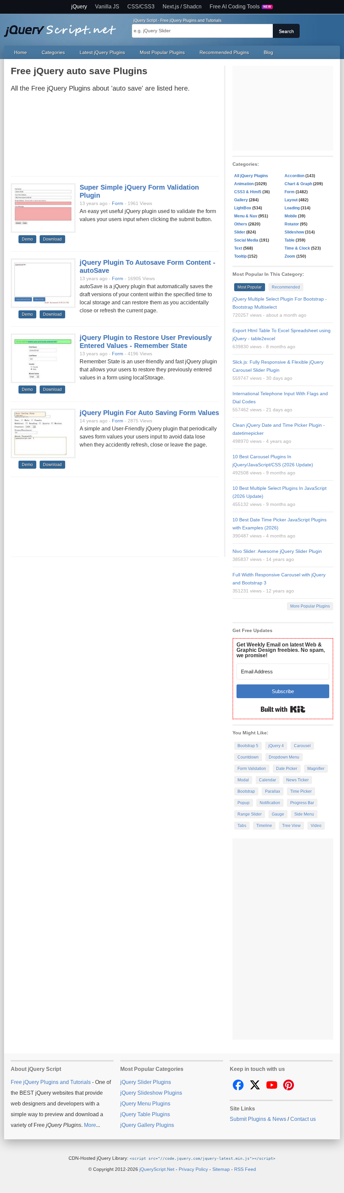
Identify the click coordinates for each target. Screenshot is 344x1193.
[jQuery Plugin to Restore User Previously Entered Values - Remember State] (43, 358)
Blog (268, 52)
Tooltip (240, 256)
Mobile (291, 216)
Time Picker (301, 791)
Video (316, 825)
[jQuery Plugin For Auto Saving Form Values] (43, 434)
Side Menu (304, 814)
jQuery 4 (276, 745)
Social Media (246, 240)
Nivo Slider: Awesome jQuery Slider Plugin (277, 551)
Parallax (272, 791)
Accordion (294, 175)
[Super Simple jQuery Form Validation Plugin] (43, 208)
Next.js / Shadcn (182, 6)
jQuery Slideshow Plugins (151, 1093)
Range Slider (250, 814)
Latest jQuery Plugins (102, 52)
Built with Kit (283, 709)
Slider (239, 232)
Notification (270, 802)
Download (52, 239)
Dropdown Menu (284, 757)
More (90, 1125)
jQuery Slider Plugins (145, 1082)
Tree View (291, 825)
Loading (292, 208)
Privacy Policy (193, 1169)
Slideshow (294, 232)
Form (117, 203)
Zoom (290, 256)
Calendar (267, 780)
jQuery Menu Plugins (145, 1103)
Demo (27, 239)
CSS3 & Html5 (247, 192)
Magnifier (316, 768)
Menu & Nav (245, 216)
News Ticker (297, 780)
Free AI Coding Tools (240, 6)
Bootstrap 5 (248, 745)
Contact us (303, 1119)
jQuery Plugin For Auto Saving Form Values (149, 412)
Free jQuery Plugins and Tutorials (63, 27)
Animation (244, 183)
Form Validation (252, 768)
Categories (53, 52)
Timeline (264, 825)
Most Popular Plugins (162, 52)
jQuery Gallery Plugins (147, 1125)
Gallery (241, 200)
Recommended (286, 287)
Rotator (292, 224)
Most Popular (250, 287)
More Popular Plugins (310, 606)
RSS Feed (245, 1169)
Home (20, 52)
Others (240, 224)
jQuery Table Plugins (145, 1114)
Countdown (248, 757)
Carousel (302, 745)
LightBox (242, 208)
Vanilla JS (107, 6)
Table (290, 240)
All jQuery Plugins (251, 175)
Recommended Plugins (224, 52)
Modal (243, 780)
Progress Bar (302, 802)
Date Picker (286, 768)
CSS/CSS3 (141, 6)
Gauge (278, 814)
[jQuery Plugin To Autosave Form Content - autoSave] (43, 283)
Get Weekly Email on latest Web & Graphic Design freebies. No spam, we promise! (280, 650)
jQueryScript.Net (156, 1169)
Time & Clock (297, 248)
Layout (291, 200)
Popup (244, 802)
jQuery (79, 6)
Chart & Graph (298, 183)
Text (238, 248)
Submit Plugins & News (258, 1119)
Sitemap (221, 1169)
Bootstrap (246, 791)
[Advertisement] (115, 136)
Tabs (242, 825)
